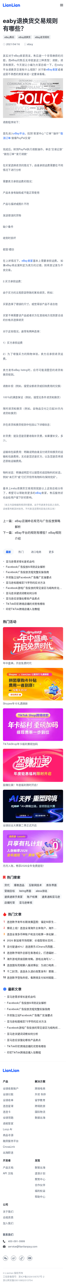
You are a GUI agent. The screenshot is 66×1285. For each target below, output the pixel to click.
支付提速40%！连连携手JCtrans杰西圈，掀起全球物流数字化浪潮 (30, 946)
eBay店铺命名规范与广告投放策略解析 (37, 524)
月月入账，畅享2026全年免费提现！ (24, 865)
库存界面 (51, 885)
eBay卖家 (52, 69)
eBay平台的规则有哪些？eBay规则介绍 (38, 535)
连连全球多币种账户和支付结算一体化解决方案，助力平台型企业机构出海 (30, 934)
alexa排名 (41, 891)
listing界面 (25, 891)
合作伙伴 (40, 1185)
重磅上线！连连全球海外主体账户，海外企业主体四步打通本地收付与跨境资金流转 (30, 928)
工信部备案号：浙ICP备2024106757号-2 (23, 1276)
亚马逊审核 (25, 902)
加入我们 (8, 1223)
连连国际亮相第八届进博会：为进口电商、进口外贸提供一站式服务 (30, 965)
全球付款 (8, 1094)
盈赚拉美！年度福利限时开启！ (21, 785)
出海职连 (8, 1152)
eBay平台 (19, 133)
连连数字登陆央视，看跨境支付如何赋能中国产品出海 (30, 977)
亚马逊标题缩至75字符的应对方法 (25, 582)
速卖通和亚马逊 (51, 896)
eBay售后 (9, 37)
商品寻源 (8, 1135)
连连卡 (7, 1111)
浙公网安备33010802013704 (18, 1280)
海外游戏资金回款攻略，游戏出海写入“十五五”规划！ (30, 959)
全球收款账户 (11, 1088)
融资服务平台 (11, 1141)
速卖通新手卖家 (13, 896)
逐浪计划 (40, 1173)
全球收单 (8, 1100)
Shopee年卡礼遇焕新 (15, 703)
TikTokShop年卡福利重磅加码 (20, 744)
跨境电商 (40, 1088)
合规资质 (8, 1217)
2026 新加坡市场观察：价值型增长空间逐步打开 (30, 940)
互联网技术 (35, 885)
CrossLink (9, 1146)
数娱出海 (40, 1117)
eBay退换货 (24, 37)
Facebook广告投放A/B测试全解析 (25, 566)
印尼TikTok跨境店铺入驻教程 (23, 609)
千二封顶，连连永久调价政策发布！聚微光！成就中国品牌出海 (30, 971)
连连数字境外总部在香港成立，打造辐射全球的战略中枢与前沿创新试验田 (30, 953)
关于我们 (8, 1211)
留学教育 (40, 1100)
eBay (38, 493)
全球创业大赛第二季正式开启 (20, 825)
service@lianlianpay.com (23, 1246)
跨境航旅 (40, 1106)
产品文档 (8, 1167)
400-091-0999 (16, 1241)
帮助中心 (40, 1196)
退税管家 (8, 1123)
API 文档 (8, 1173)
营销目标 (9, 891)
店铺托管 (9, 902)
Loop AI (7, 1129)
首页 (11, 5)
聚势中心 (40, 1179)
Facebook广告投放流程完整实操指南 (27, 572)
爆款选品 (19, 885)
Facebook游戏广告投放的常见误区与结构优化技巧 (34, 588)
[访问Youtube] (29, 1258)
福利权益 (40, 1190)
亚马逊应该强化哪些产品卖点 (23, 598)
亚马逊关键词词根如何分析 (21, 593)
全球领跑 (8, 1117)
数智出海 (40, 1167)
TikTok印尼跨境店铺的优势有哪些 (25, 603)
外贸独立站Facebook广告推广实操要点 (29, 577)
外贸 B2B (40, 1094)
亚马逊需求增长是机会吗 (20, 561)
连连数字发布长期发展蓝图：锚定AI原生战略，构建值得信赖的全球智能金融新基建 (30, 922)
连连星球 (8, 1106)
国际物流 (40, 1111)
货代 (7, 885)
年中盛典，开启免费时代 (17, 663)
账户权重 (32, 896)
